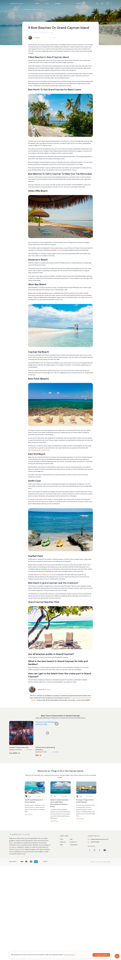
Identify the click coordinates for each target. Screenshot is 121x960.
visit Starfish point (44, 575)
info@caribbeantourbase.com (99, 839)
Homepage (14, 9)
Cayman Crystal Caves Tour (19, 747)
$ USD (45, 861)
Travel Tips (20, 9)
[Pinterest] (99, 850)
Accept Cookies (101, 955)
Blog (61, 845)
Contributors (74, 845)
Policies (92, 861)
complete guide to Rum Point (39, 450)
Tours (61, 839)
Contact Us (73, 842)
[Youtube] (104, 850)
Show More (28, 814)
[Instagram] (94, 850)
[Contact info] (83, 3)
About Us (63, 842)
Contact (78, 3)
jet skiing (59, 250)
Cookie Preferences (69, 955)
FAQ (71, 839)
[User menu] (109, 3)
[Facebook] (89, 850)
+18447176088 (94, 842)
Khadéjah (37, 38)
